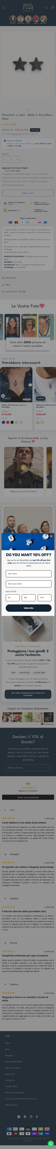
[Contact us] (51, 1144)
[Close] (51, 536)
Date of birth (11, 591)
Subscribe (28, 608)
